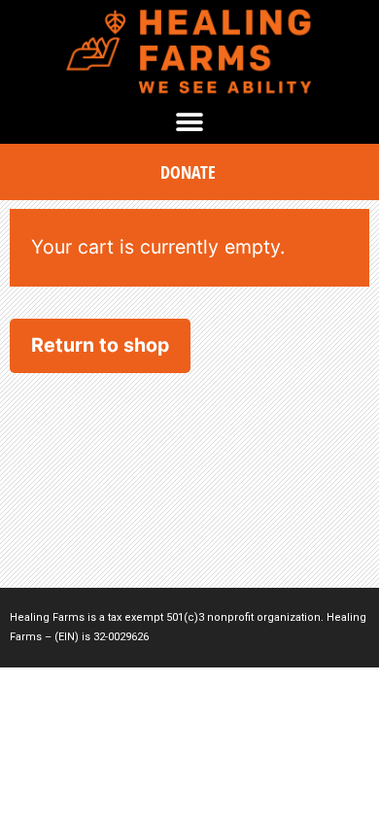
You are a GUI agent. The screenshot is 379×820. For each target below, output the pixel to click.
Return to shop (100, 345)
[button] (190, 122)
